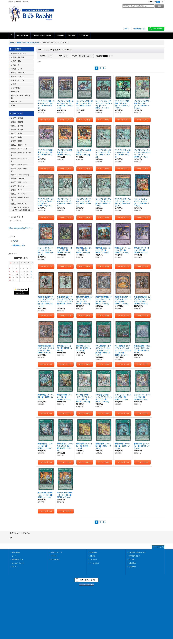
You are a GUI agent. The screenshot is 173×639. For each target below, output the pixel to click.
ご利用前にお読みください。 (138, 552)
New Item (54, 556)
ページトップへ (159, 547)
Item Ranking (16, 552)
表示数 (42, 56)
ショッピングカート (18, 563)
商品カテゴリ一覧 (56, 552)
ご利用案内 (132, 563)
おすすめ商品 (55, 559)
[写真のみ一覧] (106, 56)
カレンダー (93, 559)
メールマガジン (95, 563)
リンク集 (131, 559)
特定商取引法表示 (134, 556)
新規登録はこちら (139, 28)
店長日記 (92, 556)
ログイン (127, 28)
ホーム (14, 556)
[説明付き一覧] (111, 56)
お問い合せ (132, 566)
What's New (93, 552)
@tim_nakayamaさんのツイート (21, 228)
